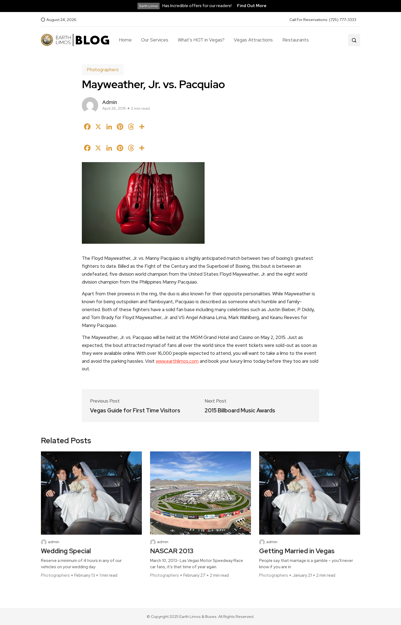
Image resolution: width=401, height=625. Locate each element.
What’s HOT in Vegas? (201, 40)
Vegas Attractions (253, 40)
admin (109, 102)
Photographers (103, 70)
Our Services (154, 40)
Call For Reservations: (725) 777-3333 (322, 19)
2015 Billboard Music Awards (240, 410)
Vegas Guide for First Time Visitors (135, 410)
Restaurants (295, 40)
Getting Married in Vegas (296, 551)
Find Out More (252, 5)
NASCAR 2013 (171, 551)
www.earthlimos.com (177, 361)
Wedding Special (66, 551)
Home (125, 40)
